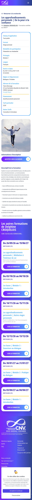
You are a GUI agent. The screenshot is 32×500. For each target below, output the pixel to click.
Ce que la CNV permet (23, 453)
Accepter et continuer (16, 491)
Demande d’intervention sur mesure (22, 443)
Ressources (4, 463)
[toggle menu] (28, 3)
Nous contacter (5, 458)
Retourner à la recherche (12, 13)
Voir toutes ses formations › (11, 233)
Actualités (4, 466)
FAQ (2, 446)
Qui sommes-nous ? (7, 461)
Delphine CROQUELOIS (11, 25)
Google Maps (7, 92)
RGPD (3, 444)
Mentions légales (6, 441)
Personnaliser (16, 495)
